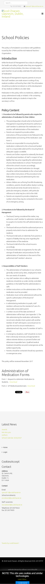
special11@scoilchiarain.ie (34, 6)
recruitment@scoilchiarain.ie (12, 505)
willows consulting (28, 570)
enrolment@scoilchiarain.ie (11, 498)
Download (13, 382)
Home (5, 447)
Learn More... (22, 579)
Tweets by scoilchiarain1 (10, 543)
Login (5, 452)
